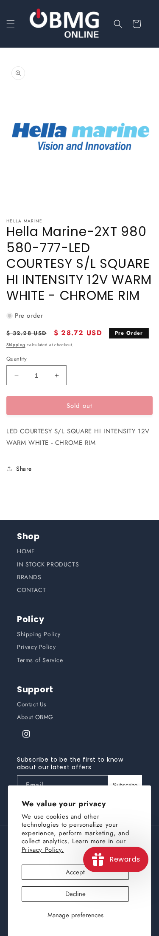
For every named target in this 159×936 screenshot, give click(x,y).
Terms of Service (40, 660)
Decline (75, 894)
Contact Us (32, 704)
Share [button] (24, 468)
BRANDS (29, 577)
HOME (26, 551)
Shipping (15, 344)
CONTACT (31, 590)
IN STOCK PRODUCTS (48, 564)
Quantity (16, 359)
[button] (10, 23)
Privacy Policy (36, 647)
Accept (75, 872)
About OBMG (35, 717)
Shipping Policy (39, 634)
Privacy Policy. (43, 849)
